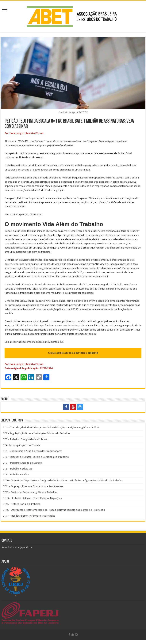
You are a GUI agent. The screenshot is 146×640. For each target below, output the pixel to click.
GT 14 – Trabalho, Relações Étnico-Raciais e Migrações (32, 498)
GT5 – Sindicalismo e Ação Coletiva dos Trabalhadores (32, 451)
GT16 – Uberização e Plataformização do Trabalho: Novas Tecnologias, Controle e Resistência (54, 509)
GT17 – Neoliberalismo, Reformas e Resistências (29, 515)
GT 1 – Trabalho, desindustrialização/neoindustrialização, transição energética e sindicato (51, 427)
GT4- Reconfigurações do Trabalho (22, 445)
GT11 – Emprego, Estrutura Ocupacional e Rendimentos (33, 486)
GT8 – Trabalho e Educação (18, 468)
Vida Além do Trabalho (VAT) (75, 165)
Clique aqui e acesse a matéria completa (73, 352)
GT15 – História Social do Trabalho (21, 504)
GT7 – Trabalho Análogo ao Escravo (22, 462)
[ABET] (73, 15)
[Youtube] (73, 407)
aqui (39, 214)
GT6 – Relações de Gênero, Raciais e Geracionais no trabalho (36, 456)
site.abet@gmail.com (21, 547)
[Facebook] (66, 407)
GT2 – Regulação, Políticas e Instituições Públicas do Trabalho (36, 433)
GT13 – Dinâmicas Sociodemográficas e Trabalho (30, 492)
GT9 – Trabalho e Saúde (16, 474)
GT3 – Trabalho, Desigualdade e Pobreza (25, 439)
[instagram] (80, 407)
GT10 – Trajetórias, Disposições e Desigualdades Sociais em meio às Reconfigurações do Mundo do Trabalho (62, 480)
